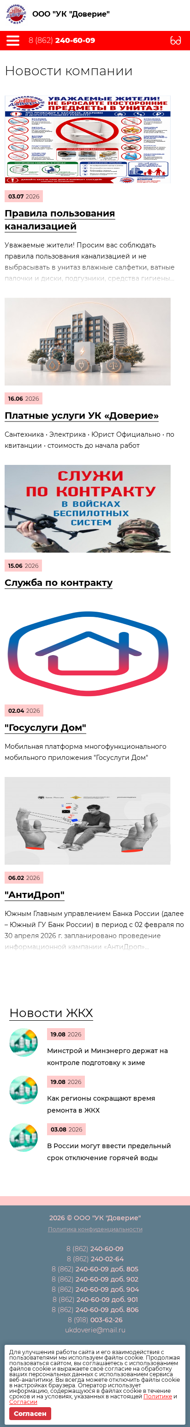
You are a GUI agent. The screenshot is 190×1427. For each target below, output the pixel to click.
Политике (157, 1396)
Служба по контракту (59, 582)
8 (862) (62, 40)
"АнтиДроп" (35, 894)
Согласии (23, 1401)
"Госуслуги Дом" (45, 727)
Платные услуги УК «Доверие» (82, 415)
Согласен (30, 1413)
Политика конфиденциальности (95, 1229)
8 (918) (95, 1320)
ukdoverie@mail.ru (95, 1330)
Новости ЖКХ (51, 1013)
